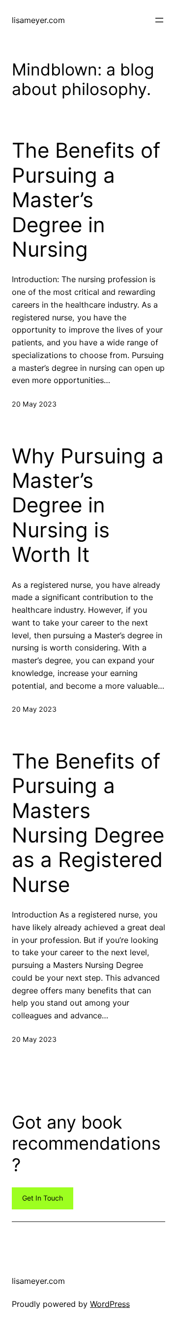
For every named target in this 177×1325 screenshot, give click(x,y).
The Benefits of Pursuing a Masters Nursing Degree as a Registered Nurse (88, 823)
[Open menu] (159, 20)
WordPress (110, 1304)
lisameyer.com (38, 20)
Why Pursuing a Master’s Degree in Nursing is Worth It (88, 505)
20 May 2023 (34, 404)
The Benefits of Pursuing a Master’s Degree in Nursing (86, 200)
